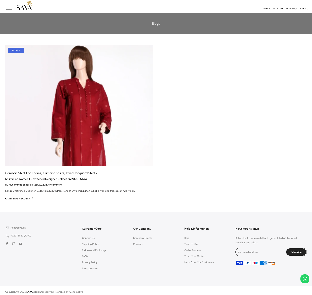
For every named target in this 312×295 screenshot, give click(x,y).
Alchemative (76, 291)
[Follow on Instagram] (13, 244)
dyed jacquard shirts (81, 173)
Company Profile (142, 238)
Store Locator (90, 268)
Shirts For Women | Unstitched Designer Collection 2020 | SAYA (46, 179)
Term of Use (191, 244)
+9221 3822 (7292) (20, 235)
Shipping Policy (90, 244)
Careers (137, 244)
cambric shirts (53, 173)
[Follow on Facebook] (6, 244)
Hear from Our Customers (199, 262)
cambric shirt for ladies (23, 173)
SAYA (29, 291)
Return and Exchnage (94, 250)
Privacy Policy (89, 262)
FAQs (85, 256)
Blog (186, 238)
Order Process (192, 250)
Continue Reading (18, 198)
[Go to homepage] (24, 10)
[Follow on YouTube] (20, 244)
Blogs (16, 50)
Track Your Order (194, 256)
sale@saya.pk (18, 227)
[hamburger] (9, 8)
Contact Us (88, 238)
